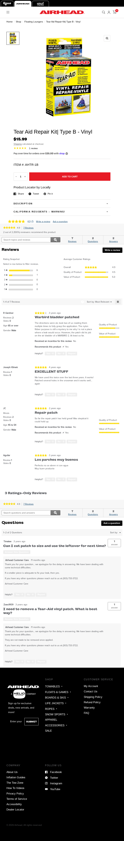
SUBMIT (31, 721)
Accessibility (14, 804)
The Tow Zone (14, 782)
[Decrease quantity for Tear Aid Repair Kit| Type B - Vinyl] (16, 177)
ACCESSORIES (54, 725)
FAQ (86, 712)
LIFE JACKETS (54, 703)
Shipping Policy (93, 696)
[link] (9, 228)
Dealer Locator (15, 809)
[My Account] (109, 12)
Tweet (36, 194)
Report (72, 353)
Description (23, 203)
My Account (91, 686)
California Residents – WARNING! (39, 211)
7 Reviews (29, 228)
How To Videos (15, 788)
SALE (48, 730)
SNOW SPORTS (55, 714)
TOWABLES (52, 686)
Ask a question (60, 222)
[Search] (103, 12)
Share (21, 194)
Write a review (43, 222)
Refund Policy (92, 702)
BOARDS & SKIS (55, 697)
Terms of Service (16, 798)
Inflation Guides (15, 777)
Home (9, 21)
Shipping (18, 144)
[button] (114, 543)
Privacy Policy (15, 793)
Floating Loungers (33, 21)
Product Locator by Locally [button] (32, 187)
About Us (12, 772)
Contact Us (90, 691)
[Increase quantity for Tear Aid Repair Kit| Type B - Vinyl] (25, 177)
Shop (18, 21)
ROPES (49, 708)
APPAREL (51, 719)
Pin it (50, 194)
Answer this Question (17, 552)
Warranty (89, 707)
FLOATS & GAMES (56, 692)
